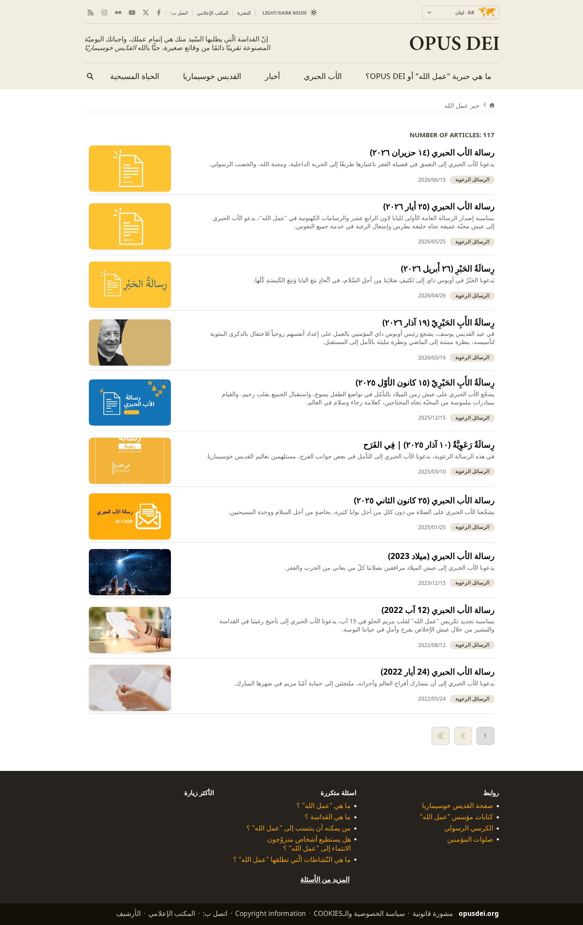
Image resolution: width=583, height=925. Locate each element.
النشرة (244, 13)
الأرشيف (128, 913)
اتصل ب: (179, 13)
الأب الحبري (323, 76)
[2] (463, 736)
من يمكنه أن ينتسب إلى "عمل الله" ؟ (298, 828)
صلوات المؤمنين (470, 839)
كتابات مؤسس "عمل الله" (456, 816)
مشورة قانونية (433, 913)
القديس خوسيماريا (212, 76)
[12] (441, 736)
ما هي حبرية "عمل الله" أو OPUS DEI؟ (429, 76)
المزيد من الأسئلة (325, 879)
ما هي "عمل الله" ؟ (323, 805)
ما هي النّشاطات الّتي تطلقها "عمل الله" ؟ (292, 859)
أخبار (272, 76)
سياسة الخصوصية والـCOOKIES (359, 913)
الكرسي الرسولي (468, 828)
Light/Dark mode (284, 13)
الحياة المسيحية (134, 76)
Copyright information (270, 913)
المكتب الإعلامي (212, 13)
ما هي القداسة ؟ (328, 816)
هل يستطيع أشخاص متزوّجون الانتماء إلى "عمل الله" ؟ (309, 844)
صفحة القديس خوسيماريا (457, 805)
